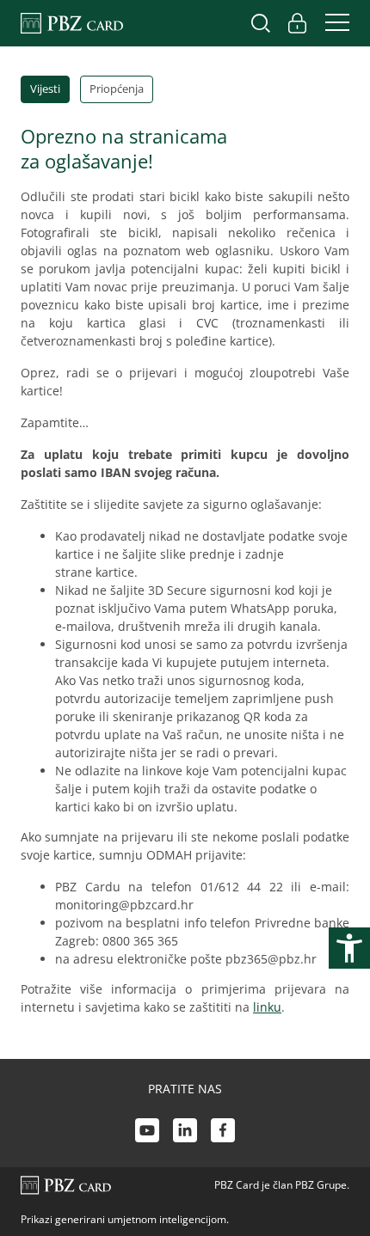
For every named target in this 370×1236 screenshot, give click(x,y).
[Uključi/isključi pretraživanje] (261, 23)
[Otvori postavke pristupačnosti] (349, 948)
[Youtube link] (147, 1132)
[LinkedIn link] (185, 1132)
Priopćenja (116, 88)
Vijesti (45, 88)
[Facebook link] (223, 1132)
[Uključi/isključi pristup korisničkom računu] (297, 23)
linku (267, 1007)
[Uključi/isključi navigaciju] (332, 23)
